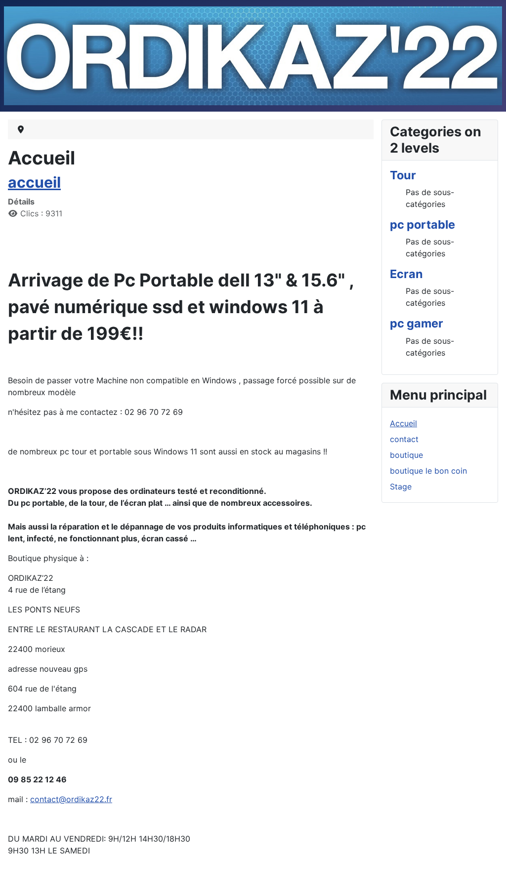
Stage (401, 486)
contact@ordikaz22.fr (71, 799)
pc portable (422, 224)
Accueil (403, 423)
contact (404, 439)
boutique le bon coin (428, 471)
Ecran (406, 274)
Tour (403, 175)
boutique (406, 455)
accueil (34, 182)
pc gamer (416, 323)
